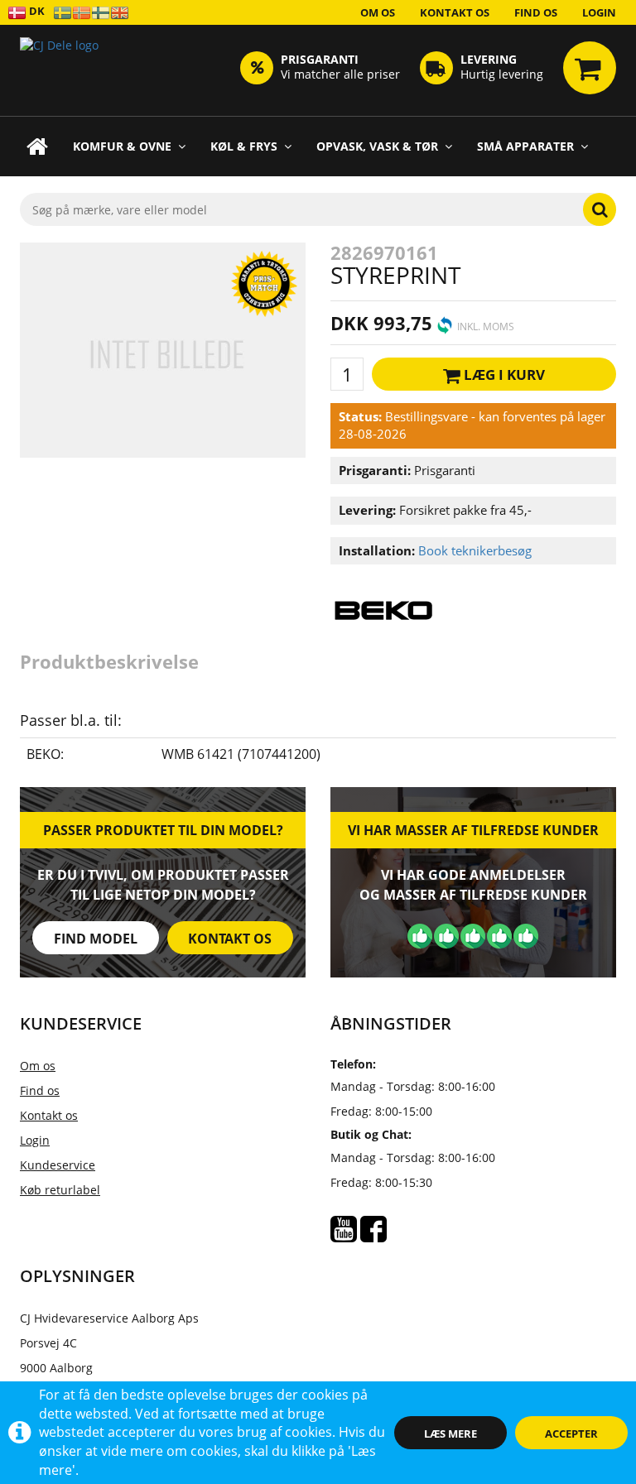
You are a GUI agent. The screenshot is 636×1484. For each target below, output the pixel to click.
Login (599, 12)
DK (35, 10)
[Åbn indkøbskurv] (589, 67)
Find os (535, 12)
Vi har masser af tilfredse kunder (473, 830)
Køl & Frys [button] (243, 146)
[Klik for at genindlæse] (59, 70)
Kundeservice (57, 1165)
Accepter (571, 1433)
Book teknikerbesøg (475, 550)
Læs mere (450, 1433)
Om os (377, 12)
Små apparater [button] (525, 146)
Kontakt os (454, 12)
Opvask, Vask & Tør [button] (377, 146)
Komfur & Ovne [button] (122, 146)
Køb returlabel (60, 1190)
